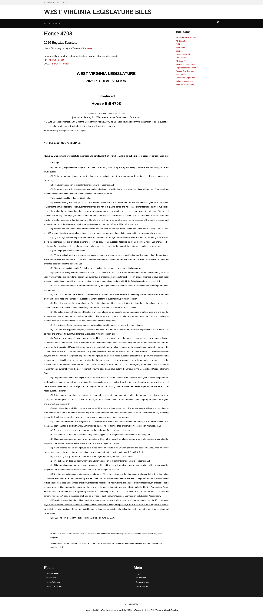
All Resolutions (182, 41)
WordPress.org (142, 586)
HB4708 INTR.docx (60, 63)
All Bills (179, 37)
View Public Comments (185, 84)
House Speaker (52, 573)
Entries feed (141, 578)
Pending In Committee (185, 64)
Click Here (86, 48)
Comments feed (142, 582)
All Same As (181, 61)
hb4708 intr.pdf (56, 60)
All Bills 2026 (52, 23)
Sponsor (179, 51)
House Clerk (51, 578)
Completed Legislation (185, 78)
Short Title (180, 48)
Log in (138, 573)
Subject (179, 44)
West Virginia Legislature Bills (97, 12)
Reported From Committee (187, 68)
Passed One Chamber (185, 71)
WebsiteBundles (171, 610)
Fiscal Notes (181, 74)
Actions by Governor (184, 81)
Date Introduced (183, 54)
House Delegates (53, 582)
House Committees (54, 586)
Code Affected (182, 58)
